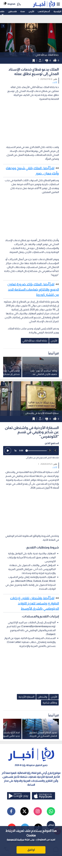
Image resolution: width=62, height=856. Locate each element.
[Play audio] (8, 450)
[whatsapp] (51, 811)
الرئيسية (57, 11)
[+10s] (55, 451)
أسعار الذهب (44, 11)
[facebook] (11, 811)
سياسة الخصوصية (15, 839)
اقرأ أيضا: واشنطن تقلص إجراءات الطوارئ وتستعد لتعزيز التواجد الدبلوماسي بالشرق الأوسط (34, 603)
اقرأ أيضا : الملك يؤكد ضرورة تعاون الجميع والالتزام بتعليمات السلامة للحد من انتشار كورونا (33, 289)
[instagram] (38, 811)
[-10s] (50, 451)
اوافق (31, 849)
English (11, 4)
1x (15, 450)
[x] (24, 811)
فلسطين (12, 11)
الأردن (31, 11)
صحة (22, 11)
